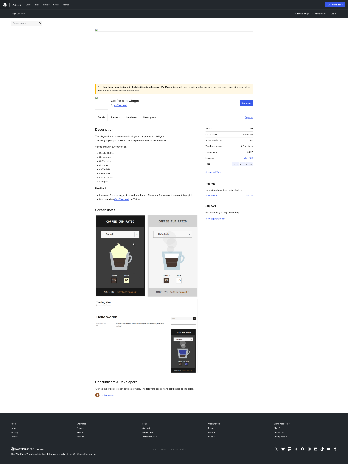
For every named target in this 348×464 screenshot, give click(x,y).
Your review (211, 195)
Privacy (14, 437)
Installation (131, 117)
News (13, 428)
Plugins (80, 432)
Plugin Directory (18, 14)
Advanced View (213, 172)
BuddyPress (280, 437)
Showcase (81, 424)
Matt (277, 428)
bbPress (279, 432)
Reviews (115, 117)
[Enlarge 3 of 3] (194, 302)
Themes (80, 428)
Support (249, 117)
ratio (242, 164)
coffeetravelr (120, 105)
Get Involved (214, 424)
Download (246, 103)
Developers (147, 432)
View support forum (215, 218)
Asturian (40, 449)
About (13, 424)
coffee (235, 164)
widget (249, 164)
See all (249, 195)
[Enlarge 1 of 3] (141, 218)
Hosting (14, 432)
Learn (144, 424)
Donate (212, 432)
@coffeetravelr (121, 199)
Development (150, 117)
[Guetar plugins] (39, 23)
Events (211, 428)
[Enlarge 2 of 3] (194, 218)
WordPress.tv (149, 437)
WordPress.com (282, 424)
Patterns (80, 437)
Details (101, 117)
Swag (212, 437)
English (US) (247, 158)
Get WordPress (335, 5)
